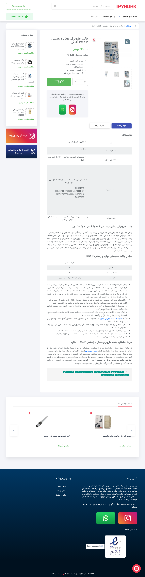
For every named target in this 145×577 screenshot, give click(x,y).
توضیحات (121, 125)
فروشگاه (128, 26)
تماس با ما (62, 486)
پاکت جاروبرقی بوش (102, 372)
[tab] (122, 125)
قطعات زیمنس (108, 375)
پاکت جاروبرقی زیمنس (84, 372)
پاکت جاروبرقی (117, 372)
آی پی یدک (61, 573)
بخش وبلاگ (61, 490)
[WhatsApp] (62, 110)
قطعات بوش (68, 372)
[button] (131, 430)
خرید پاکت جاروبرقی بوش (111, 318)
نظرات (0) (99, 125)
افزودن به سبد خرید (59, 81)
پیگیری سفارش (60, 495)
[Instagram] (72, 110)
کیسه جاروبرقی (91, 351)
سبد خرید (17, 6)
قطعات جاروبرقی (121, 375)
